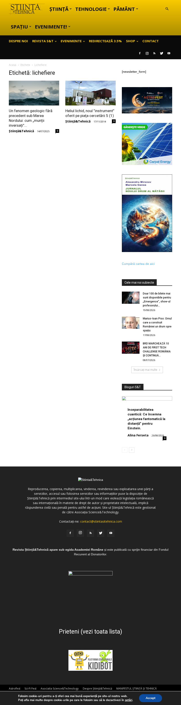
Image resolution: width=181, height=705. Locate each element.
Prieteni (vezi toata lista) (90, 631)
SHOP (130, 41)
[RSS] (154, 53)
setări (128, 700)
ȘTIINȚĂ (58, 9)
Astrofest (14, 688)
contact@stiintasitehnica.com (101, 521)
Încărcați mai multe (145, 370)
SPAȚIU (19, 26)
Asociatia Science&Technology (60, 688)
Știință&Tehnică (21, 131)
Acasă (12, 65)
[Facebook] (139, 53)
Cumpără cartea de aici (138, 264)
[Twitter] (161, 53)
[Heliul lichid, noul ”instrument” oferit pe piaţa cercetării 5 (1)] (90, 93)
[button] (167, 9)
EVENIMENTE (71, 41)
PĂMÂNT (124, 9)
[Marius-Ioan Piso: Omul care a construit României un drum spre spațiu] (131, 323)
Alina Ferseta (138, 435)
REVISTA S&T (42, 41)
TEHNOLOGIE (91, 9)
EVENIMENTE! (51, 26)
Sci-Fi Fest (30, 688)
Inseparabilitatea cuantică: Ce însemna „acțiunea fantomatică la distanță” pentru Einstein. (146, 419)
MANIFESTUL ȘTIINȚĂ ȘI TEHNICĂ (136, 688)
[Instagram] (147, 53)
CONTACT (150, 41)
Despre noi (18, 41)
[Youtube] (169, 53)
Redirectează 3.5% (105, 41)
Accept (150, 698)
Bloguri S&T (132, 387)
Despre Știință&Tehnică (97, 688)
